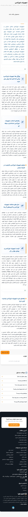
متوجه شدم (14, 514)
